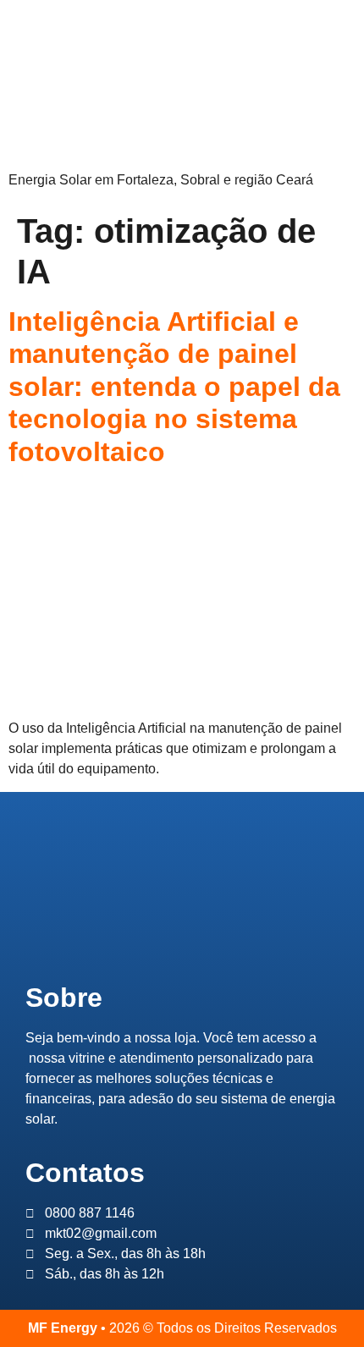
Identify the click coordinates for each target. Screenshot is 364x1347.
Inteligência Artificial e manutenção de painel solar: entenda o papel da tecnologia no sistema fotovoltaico (174, 386)
